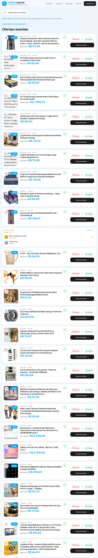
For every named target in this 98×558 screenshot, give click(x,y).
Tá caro (77, 39)
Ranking (69, 3)
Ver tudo (90, 230)
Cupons (59, 3)
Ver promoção (81, 45)
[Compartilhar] (65, 37)
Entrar (78, 3)
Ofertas (49, 3)
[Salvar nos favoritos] (6, 38)
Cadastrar (90, 3)
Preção (90, 39)
